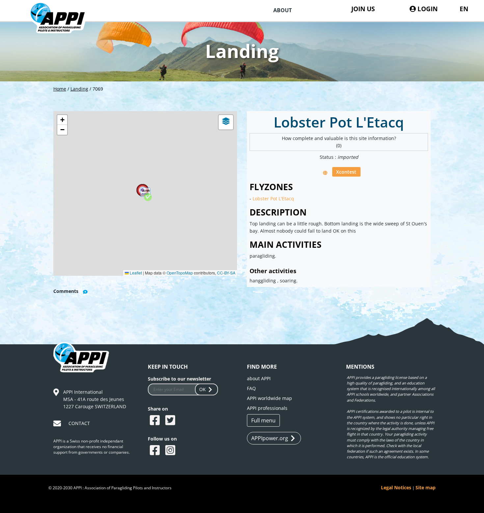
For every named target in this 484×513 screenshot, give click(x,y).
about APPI (259, 378)
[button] (148, 197)
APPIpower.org (269, 438)
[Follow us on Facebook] (155, 450)
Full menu (263, 420)
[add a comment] (85, 292)
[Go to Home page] (62, 25)
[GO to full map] (325, 172)
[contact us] (58, 424)
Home (59, 89)
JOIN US (363, 8)
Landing (79, 89)
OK (202, 389)
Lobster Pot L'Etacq (273, 198)
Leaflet (135, 272)
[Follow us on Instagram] (171, 450)
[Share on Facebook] (155, 421)
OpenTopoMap (180, 272)
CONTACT (79, 423)
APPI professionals (267, 408)
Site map (426, 487)
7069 (98, 89)
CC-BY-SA (226, 272)
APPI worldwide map (269, 398)
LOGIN (427, 8)
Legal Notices (396, 487)
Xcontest (346, 172)
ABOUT (282, 10)
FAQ (251, 388)
